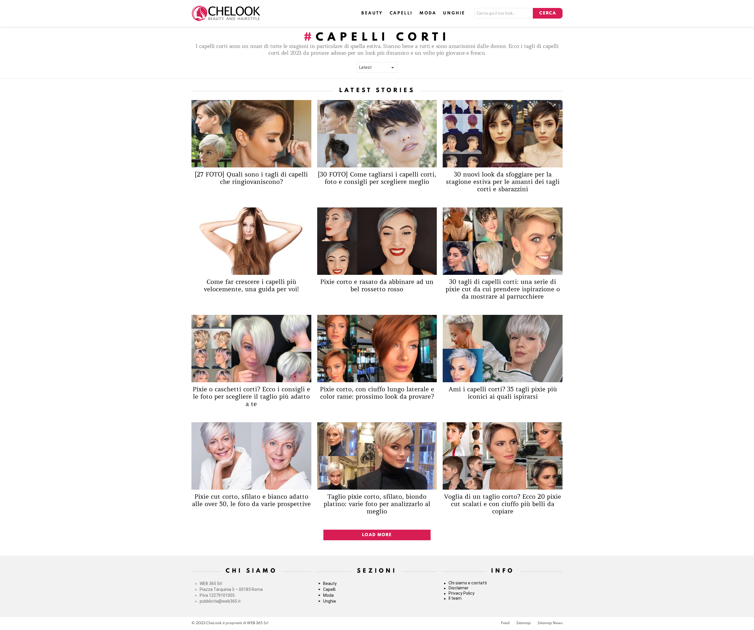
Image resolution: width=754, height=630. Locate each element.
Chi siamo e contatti (468, 583)
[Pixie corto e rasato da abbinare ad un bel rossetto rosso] (377, 241)
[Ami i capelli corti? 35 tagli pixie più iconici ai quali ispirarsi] (503, 348)
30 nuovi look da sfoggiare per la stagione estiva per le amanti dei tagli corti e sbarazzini (503, 182)
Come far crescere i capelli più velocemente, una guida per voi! (251, 285)
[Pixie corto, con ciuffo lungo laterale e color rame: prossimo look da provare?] (377, 348)
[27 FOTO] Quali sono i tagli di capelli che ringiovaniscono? (251, 178)
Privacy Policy (461, 593)
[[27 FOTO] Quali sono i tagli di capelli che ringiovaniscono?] (251, 133)
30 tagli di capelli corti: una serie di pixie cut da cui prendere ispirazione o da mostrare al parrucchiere (503, 289)
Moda (427, 13)
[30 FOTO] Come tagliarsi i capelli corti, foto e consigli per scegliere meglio (377, 178)
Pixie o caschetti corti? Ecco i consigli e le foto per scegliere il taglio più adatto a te (251, 396)
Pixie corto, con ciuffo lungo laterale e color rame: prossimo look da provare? (377, 392)
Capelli (401, 13)
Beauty (372, 13)
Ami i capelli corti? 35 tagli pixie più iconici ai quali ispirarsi (503, 392)
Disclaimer (459, 588)
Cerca (547, 13)
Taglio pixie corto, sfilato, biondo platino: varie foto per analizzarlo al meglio (377, 504)
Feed (505, 623)
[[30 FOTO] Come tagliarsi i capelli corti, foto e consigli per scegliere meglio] (377, 133)
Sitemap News (550, 623)
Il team (455, 598)
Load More (377, 535)
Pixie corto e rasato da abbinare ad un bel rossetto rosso (377, 285)
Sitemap (523, 623)
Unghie (454, 13)
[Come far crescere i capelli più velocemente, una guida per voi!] (251, 241)
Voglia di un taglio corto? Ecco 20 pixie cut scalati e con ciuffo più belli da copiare (502, 504)
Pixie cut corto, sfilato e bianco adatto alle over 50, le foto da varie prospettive (251, 500)
